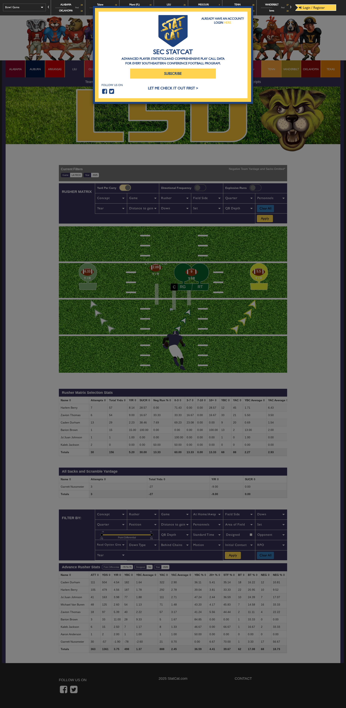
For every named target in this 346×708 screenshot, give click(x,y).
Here (227, 22)
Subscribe (173, 74)
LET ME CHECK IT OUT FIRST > (173, 88)
